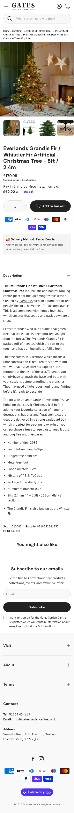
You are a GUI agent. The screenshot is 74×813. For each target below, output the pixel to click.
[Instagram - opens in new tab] (41, 758)
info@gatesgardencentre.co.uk (34, 719)
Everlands (26, 301)
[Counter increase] (23, 206)
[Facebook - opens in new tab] (32, 758)
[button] (37, 18)
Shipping (7, 180)
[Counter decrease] (7, 206)
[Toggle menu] (6, 7)
